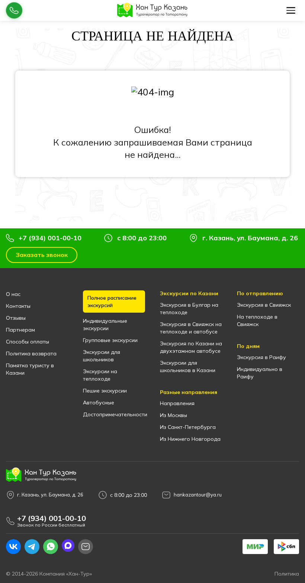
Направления (177, 403)
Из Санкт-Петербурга (188, 427)
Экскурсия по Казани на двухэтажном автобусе (191, 347)
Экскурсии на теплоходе (100, 375)
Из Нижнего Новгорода (190, 439)
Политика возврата (31, 353)
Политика (286, 574)
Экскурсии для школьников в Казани (187, 366)
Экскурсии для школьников (101, 356)
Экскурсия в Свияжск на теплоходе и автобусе (191, 328)
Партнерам (20, 329)
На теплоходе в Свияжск (257, 320)
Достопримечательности (114, 414)
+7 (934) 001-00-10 (50, 238)
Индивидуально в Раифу (259, 373)
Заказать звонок (42, 254)
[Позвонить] (14, 10)
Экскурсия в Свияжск (264, 305)
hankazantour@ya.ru (198, 495)
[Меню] (291, 10)
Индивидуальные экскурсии (105, 324)
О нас (13, 294)
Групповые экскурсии (110, 340)
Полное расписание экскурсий (112, 301)
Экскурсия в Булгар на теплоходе (189, 309)
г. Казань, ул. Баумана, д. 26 (250, 238)
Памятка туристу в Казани (30, 369)
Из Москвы (173, 415)
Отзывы (16, 318)
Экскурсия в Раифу (261, 357)
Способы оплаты (27, 341)
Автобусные (98, 402)
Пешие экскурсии (105, 390)
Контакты (18, 306)
